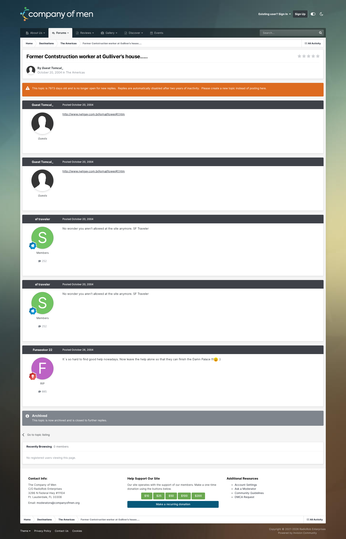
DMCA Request (244, 497)
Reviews (85, 32)
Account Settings (246, 484)
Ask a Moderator (245, 488)
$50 (171, 495)
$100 (184, 495)
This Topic (305, 32)
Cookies (77, 530)
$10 (146, 495)
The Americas (75, 72)
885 (44, 391)
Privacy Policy (42, 530)
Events (158, 32)
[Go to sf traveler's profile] (42, 238)
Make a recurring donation (173, 504)
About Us (35, 32)
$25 (158, 495)
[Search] (320, 33)
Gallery (110, 32)
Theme (24, 530)
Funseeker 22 (42, 350)
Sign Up (300, 14)
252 (44, 261)
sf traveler (42, 219)
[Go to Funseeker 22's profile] (42, 368)
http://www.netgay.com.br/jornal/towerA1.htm (93, 114)
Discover (134, 32)
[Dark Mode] (321, 14)
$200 (198, 495)
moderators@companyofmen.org (58, 502)
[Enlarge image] (216, 359)
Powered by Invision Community (297, 532)
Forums (61, 32)
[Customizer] (313, 14)
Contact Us (61, 530)
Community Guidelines (249, 493)
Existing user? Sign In (273, 14)
